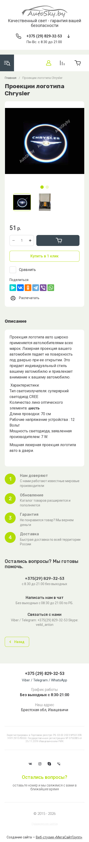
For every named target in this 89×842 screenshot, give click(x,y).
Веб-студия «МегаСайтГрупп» (59, 837)
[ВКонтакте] (20, 287)
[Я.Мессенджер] (12, 287)
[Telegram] (35, 287)
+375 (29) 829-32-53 (44, 36)
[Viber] (43, 287)
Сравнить (27, 269)
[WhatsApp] (50, 287)
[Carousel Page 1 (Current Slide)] (42, 187)
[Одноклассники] (28, 287)
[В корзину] (58, 240)
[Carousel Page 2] (47, 187)
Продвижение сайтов (45, 823)
